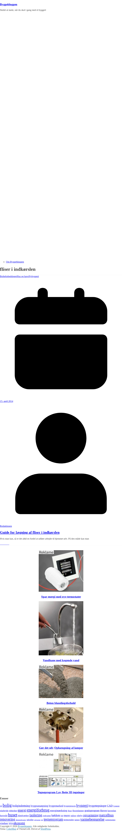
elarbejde (4, 810)
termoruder (69, 819)
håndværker (23, 815)
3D (1, 806)
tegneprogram (53, 819)
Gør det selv (46, 747)
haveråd (3, 815)
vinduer (4, 823)
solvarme (37, 820)
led (62, 816)
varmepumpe (110, 820)
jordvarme (47, 816)
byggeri (82, 805)
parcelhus (106, 815)
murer (67, 815)
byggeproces (70, 806)
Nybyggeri (34, 276)
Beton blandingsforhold (61, 703)
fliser (70, 811)
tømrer (77, 820)
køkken (55, 815)
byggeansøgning (39, 805)
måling (73, 816)
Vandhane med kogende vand (61, 660)
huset (12, 814)
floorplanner (78, 810)
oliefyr (80, 815)
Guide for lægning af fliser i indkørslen (30, 532)
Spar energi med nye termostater (61, 596)
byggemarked (56, 805)
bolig (7, 805)
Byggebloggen (8, 4)
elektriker (13, 811)
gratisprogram (92, 810)
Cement (116, 806)
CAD (110, 805)
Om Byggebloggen (15, 262)
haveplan (112, 810)
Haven (103, 810)
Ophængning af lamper (68, 747)
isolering (35, 815)
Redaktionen (6, 526)
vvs (11, 823)
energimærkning (58, 810)
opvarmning (91, 815)
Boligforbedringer (8, 276)
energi (22, 810)
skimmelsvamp (21, 820)
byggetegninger (97, 805)
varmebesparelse (92, 819)
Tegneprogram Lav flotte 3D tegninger (61, 792)
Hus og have (23, 276)
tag (42, 820)
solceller (30, 820)
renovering (7, 819)
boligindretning (21, 805)
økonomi (19, 823)
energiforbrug (38, 810)
